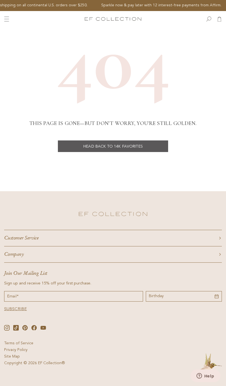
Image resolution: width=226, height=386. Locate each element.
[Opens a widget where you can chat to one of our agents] (205, 376)
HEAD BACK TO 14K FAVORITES (113, 146)
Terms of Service (18, 343)
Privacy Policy (16, 350)
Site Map (12, 357)
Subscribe (15, 309)
